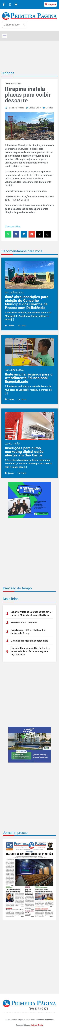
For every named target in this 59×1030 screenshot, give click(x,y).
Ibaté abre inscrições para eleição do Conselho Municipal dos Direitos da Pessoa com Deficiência (26, 302)
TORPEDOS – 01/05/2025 (24, 622)
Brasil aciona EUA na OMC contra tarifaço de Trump (28, 632)
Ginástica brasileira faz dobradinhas (29, 640)
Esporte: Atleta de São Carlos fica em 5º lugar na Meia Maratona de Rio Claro (31, 613)
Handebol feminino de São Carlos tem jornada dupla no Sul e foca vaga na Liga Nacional (30, 651)
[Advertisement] (29, 554)
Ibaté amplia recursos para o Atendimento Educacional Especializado (28, 378)
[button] (4, 36)
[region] (29, 1015)
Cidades (7, 73)
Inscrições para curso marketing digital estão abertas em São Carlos (24, 451)
